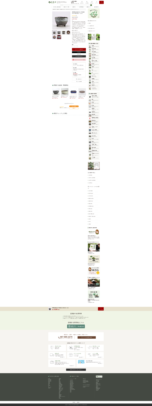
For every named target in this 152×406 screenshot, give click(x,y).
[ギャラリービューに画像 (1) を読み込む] (54, 32)
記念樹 (70, 390)
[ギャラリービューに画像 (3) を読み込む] (64, 32)
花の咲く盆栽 (49, 379)
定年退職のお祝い (91, 206)
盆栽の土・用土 (60, 385)
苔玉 (48, 384)
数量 (72, 44)
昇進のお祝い (90, 203)
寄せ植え (49, 385)
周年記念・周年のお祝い (92, 216)
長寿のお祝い (90, 208)
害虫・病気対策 (60, 384)
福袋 (59, 397)
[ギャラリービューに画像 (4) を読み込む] (68, 32)
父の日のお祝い (71, 382)
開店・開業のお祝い (72, 388)
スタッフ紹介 (97, 389)
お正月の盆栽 (90, 190)
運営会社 (97, 382)
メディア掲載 (97, 381)
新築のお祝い (90, 211)
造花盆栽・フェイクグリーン (62, 396)
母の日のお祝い (91, 193)
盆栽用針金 (60, 383)
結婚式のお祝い (71, 384)
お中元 (90, 221)
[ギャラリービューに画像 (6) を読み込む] (59, 37)
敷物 (59, 380)
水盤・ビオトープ (61, 389)
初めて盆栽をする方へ (92, 28)
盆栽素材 (60, 378)
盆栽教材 (60, 395)
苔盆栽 (49, 383)
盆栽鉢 (59, 379)
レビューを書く (74, 106)
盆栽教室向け (60, 394)
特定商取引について (98, 383)
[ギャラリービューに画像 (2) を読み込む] (59, 32)
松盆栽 (49, 378)
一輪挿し (60, 391)
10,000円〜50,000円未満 (92, 180)
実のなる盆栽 (49, 380)
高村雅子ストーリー (98, 387)
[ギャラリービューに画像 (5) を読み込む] (54, 37)
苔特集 (90, 23)
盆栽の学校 (74, 402)
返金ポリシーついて (98, 384)
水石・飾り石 (60, 390)
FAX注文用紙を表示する (78, 56)
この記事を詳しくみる (91, 253)
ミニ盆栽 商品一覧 (91, 25)
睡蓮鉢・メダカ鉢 (61, 388)
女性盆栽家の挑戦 (98, 388)
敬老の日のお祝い (91, 198)
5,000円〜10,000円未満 (92, 177)
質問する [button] (74, 108)
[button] (74, 15)
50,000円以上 (84, 382)
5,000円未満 (90, 175)
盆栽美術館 (78, 402)
